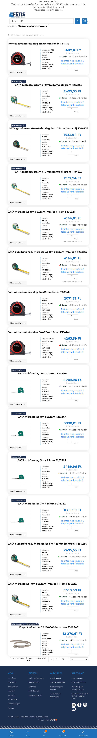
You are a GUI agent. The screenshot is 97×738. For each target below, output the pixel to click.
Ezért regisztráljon (36, 678)
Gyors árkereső (35, 695)
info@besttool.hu (79, 682)
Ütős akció (12, 682)
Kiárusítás (11, 695)
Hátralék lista (34, 691)
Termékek (12, 678)
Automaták (12, 699)
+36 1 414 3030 (78, 678)
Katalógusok (55, 678)
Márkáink (11, 691)
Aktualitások (13, 687)
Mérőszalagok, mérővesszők (33, 35)
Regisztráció (34, 682)
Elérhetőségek (14, 704)
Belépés (32, 687)
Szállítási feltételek (57, 682)
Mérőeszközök (16, 35)
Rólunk (11, 708)
